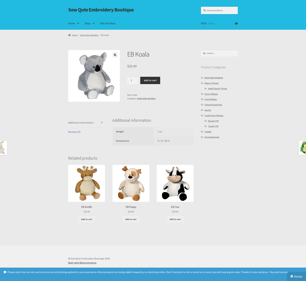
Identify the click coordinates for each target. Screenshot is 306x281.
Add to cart (150, 80)
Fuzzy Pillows (211, 94)
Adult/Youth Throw (217, 88)
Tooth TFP (213, 126)
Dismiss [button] (298, 276)
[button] (115, 54)
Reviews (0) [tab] (74, 131)
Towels (207, 131)
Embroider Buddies (89, 35)
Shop (87, 23)
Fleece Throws (211, 83)
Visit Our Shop (107, 23)
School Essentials (213, 104)
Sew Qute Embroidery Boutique (101, 10)
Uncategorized (211, 137)
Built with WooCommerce (82, 262)
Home (71, 23)
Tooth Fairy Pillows (213, 115)
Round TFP (213, 121)
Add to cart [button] (86, 219)
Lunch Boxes (210, 99)
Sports (207, 110)
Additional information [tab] (81, 122)
